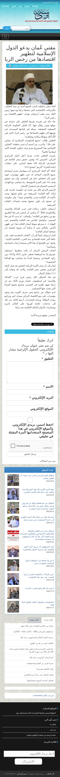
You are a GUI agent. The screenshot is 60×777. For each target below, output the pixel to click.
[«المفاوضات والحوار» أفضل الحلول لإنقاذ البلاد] (13, 607)
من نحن (53, 730)
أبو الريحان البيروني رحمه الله (41, 657)
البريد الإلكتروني (41, 397)
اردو (20, 6)
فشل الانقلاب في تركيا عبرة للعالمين (38, 675)
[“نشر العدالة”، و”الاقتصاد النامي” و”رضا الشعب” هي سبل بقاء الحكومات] (13, 579)
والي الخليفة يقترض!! (44, 669)
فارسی (27, 6)
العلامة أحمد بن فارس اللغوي (41, 643)
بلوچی (14, 6)
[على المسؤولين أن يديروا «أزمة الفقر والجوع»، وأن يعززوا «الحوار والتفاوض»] (13, 551)
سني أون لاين (21, 774)
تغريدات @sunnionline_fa (43, 695)
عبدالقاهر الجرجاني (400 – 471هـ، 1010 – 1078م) (33, 632)
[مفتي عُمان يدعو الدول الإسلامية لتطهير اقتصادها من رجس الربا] (29, 87)
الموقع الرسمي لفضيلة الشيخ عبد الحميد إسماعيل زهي (36, 713)
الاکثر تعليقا (34, 620)
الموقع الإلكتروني (41, 408)
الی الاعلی (50, 774)
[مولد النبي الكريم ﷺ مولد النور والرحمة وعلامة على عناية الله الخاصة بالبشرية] (13, 494)
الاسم (48, 386)
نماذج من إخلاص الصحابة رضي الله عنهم (37, 626)
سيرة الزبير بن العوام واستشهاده (40, 663)
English (35, 6)
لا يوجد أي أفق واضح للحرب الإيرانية (39, 588)
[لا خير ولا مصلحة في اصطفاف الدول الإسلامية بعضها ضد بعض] (13, 565)
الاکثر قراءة (48, 620)
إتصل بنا (53, 724)
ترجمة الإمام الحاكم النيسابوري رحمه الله (36, 637)
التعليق (47, 358)
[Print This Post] (10, 65)
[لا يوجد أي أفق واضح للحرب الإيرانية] (13, 593)
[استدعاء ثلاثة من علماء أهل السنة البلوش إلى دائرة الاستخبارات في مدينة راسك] (13, 521)
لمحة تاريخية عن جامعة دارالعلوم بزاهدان (41, 735)
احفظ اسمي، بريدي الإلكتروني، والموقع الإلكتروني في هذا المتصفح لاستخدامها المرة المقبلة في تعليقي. (31, 430)
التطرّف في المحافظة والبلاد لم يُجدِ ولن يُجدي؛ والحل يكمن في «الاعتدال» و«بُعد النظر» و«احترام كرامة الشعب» (38, 506)
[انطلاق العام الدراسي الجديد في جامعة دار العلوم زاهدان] (13, 480)
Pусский (5, 6)
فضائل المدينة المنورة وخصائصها (40, 680)
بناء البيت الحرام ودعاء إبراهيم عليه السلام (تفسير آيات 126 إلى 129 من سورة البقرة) (31, 650)
